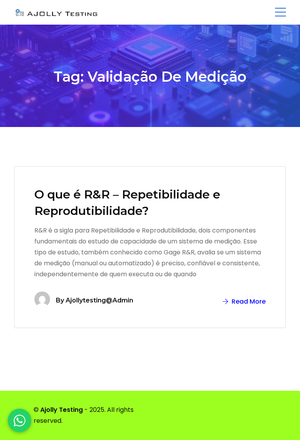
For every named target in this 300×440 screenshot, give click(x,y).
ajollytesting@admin (99, 300)
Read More (248, 301)
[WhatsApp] (19, 420)
